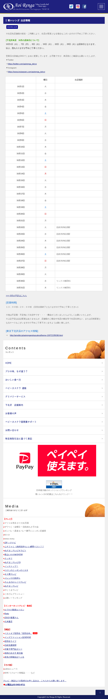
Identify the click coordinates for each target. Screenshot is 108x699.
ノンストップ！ (11, 566)
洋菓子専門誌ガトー (13, 649)
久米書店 (8, 621)
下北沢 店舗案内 (14, 405)
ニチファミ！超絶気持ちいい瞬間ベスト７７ (24, 546)
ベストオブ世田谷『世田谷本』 (18, 633)
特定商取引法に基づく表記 (18, 439)
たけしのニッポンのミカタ (16, 570)
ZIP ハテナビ (10, 543)
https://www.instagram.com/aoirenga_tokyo (26, 72)
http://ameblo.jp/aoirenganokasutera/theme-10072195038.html (36, 335)
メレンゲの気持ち (12, 578)
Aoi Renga (50, 697)
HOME (8, 363)
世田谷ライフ (10, 641)
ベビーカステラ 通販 (15, 388)
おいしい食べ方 (13, 380)
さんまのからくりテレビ (15, 582)
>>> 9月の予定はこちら (16, 295)
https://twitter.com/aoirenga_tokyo (22, 64)
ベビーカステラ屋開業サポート (21, 422)
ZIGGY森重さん (11, 617)
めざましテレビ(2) (12, 562)
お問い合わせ (12, 430)
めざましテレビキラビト (15, 550)
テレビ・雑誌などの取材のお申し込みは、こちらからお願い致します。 (35, 681)
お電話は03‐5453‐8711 (15, 684)
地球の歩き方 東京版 (13, 653)
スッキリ (8, 558)
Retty (6, 613)
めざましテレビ (11, 586)
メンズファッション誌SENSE (17, 637)
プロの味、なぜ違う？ (16, 371)
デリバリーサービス (15, 396)
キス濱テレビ (10, 574)
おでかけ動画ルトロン (14, 610)
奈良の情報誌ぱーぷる (14, 657)
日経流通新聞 (10, 645)
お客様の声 (10, 413)
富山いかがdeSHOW (13, 554)
